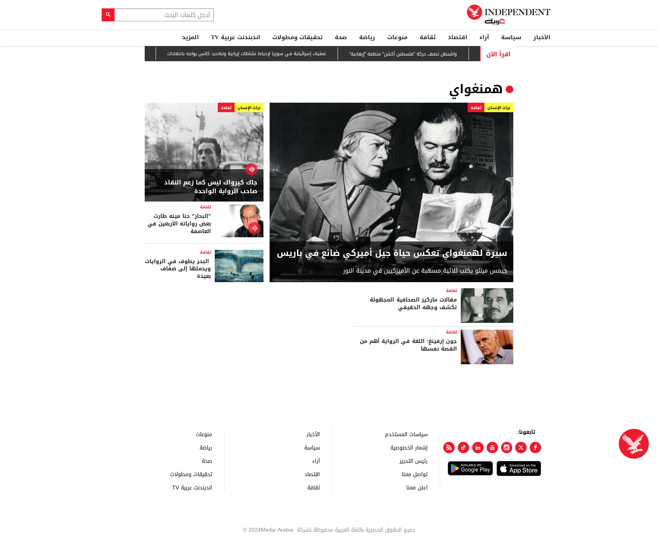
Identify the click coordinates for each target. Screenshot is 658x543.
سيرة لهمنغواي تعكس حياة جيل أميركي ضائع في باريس (392, 253)
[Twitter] (521, 447)
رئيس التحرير (413, 460)
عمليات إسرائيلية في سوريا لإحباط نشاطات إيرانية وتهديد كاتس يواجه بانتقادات (255, 54)
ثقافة (428, 37)
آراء (484, 37)
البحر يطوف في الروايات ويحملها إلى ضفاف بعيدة (178, 268)
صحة (341, 37)
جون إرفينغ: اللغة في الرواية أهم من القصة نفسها (408, 345)
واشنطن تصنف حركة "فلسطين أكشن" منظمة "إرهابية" (412, 54)
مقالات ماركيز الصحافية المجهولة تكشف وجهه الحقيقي (413, 304)
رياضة (367, 37)
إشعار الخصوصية (409, 447)
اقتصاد (457, 37)
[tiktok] (463, 447)
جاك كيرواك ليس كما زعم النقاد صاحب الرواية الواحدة (210, 186)
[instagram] (507, 447)
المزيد (190, 37)
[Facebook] (535, 447)
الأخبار (541, 37)
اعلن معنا (417, 487)
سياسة (511, 37)
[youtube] (492, 447)
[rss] (449, 447)
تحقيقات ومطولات (297, 37)
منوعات (397, 37)
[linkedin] (478, 447)
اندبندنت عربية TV (235, 37)
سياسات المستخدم (406, 434)
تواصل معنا (415, 474)
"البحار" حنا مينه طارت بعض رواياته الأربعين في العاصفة (179, 223)
